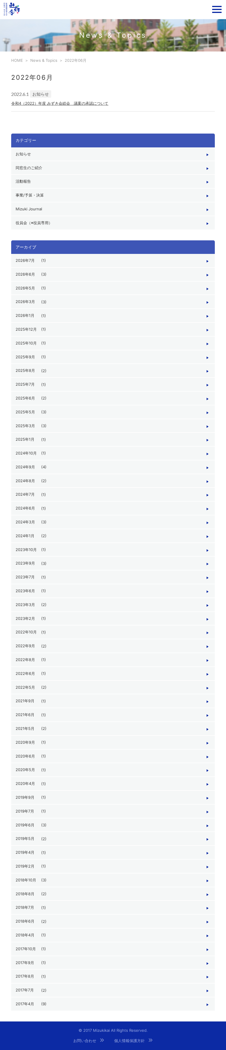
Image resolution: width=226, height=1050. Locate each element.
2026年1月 (25, 315)
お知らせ (23, 154)
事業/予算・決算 (30, 195)
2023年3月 (25, 604)
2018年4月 (25, 935)
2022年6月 (25, 673)
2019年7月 (25, 811)
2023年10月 (26, 549)
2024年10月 (26, 453)
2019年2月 (25, 866)
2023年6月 (25, 590)
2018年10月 (26, 880)
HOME (17, 60)
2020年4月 (25, 783)
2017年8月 (25, 976)
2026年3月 (25, 301)
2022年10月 (26, 632)
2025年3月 (25, 425)
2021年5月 (25, 728)
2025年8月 (25, 370)
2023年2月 (25, 618)
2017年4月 (25, 1003)
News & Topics (43, 60)
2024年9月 (25, 467)
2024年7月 (25, 494)
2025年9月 (25, 357)
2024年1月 (25, 535)
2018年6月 (25, 921)
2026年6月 (25, 274)
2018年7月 (25, 907)
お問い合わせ (84, 1040)
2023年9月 (25, 563)
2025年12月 (26, 329)
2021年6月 (25, 714)
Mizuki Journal (29, 209)
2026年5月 (25, 288)
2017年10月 (26, 948)
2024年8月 (25, 480)
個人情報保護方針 (129, 1040)
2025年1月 (25, 439)
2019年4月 (25, 852)
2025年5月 (25, 412)
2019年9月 (25, 797)
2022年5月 (25, 687)
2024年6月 (25, 508)
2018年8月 (25, 893)
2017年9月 (25, 962)
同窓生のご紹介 (29, 167)
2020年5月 (25, 769)
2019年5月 (25, 838)
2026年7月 (25, 260)
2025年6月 (25, 398)
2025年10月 (26, 343)
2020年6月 (25, 756)
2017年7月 (25, 990)
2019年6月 (25, 825)
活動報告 (23, 181)
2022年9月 (25, 645)
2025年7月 (25, 384)
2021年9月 (25, 700)
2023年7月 (25, 577)
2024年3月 (25, 522)
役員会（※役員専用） (34, 222)
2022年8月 (25, 659)
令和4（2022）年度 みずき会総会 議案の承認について (59, 103)
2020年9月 (25, 742)
